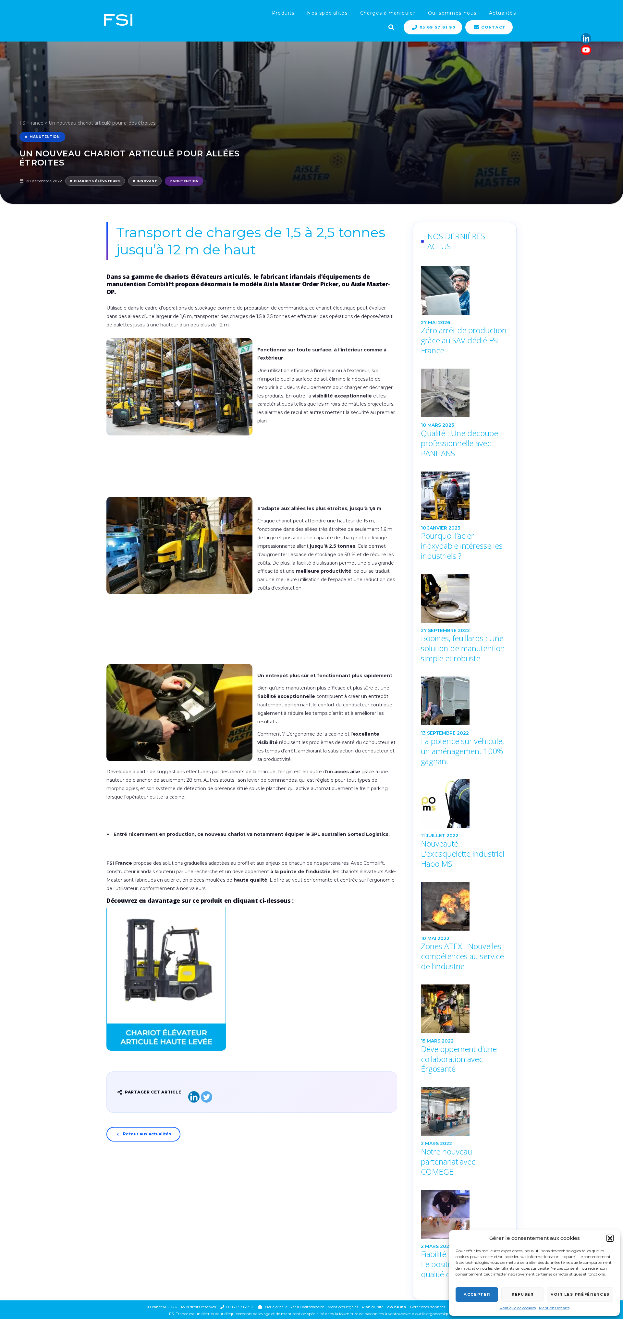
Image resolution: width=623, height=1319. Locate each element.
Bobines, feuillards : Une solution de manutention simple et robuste (463, 648)
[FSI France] (118, 20)
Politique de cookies (518, 1307)
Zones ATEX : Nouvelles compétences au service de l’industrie (462, 956)
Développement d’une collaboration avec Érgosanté (459, 1059)
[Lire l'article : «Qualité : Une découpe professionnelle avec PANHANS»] (464, 393)
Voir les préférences (580, 1294)
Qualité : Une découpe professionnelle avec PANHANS (459, 443)
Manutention (45, 137)
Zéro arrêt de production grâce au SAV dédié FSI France (464, 340)
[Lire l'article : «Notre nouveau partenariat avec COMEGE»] (464, 1111)
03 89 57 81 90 (438, 27)
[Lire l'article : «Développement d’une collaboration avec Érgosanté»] (464, 1008)
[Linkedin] (586, 38)
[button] (610, 1238)
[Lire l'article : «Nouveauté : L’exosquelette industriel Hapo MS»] (464, 803)
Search (390, 26)
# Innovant (145, 181)
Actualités (502, 13)
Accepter (477, 1294)
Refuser (523, 1294)
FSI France (31, 123)
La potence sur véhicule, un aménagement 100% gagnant (462, 751)
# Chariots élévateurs (95, 181)
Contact (493, 27)
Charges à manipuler (388, 13)
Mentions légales (554, 1307)
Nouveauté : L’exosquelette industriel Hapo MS (462, 853)
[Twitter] (206, 1097)
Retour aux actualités (147, 1133)
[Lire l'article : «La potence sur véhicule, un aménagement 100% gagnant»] (464, 701)
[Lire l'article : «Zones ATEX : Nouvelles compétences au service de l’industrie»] (464, 906)
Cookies (396, 1307)
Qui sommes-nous (452, 13)
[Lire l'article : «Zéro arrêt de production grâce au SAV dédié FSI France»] (464, 290)
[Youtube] (586, 50)
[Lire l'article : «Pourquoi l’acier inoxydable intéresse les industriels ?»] (464, 495)
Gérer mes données (427, 1306)
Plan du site (373, 1306)
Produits (283, 13)
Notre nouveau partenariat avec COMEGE (448, 1161)
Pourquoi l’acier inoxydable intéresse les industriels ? (462, 546)
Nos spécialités (327, 13)
